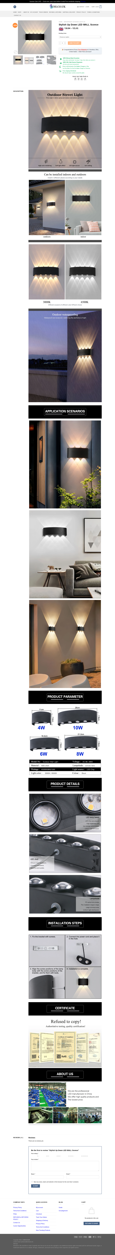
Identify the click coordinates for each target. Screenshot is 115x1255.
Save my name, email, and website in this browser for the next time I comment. (56, 1182)
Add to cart (74, 43)
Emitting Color (62, 33)
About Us (26, 12)
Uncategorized (63, 1210)
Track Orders (43, 12)
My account (34, 12)
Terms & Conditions (93, 12)
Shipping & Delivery (69, 12)
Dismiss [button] (83, 1)
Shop (19, 12)
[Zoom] (15, 52)
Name (33, 1174)
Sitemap (15, 1243)
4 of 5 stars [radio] (64, 1156)
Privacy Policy (81, 12)
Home (15, 12)
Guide (60, 1207)
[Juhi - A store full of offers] (57, 6)
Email (68, 1174)
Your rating (34, 1153)
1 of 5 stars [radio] (33, 1156)
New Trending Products (43, 1230)
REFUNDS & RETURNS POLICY (20, 1218)
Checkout (39, 1214)
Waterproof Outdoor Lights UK (74, 21)
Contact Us (17, 15)
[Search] (14, 6)
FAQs (15, 1214)
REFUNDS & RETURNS (55, 12)
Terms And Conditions (19, 1210)
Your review (35, 1159)
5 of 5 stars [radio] (77, 1156)
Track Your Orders (41, 1217)
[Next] (53, 37)
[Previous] (16, 37)
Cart (37, 1210)
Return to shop (91, 1223)
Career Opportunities (19, 1226)
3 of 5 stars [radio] (53, 1156)
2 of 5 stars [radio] (42, 1156)
